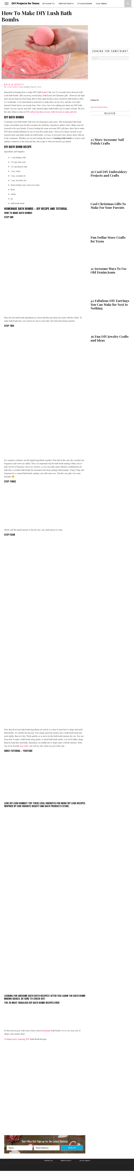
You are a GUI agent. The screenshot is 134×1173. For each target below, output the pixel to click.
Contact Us (95, 100)
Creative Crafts (66, 4)
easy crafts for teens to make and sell (61, 111)
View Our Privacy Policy (99, 107)
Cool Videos (101, 4)
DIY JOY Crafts (85, 1160)
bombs (44, 92)
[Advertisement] (44, 1109)
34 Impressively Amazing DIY (17, 1039)
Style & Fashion (84, 4)
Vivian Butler (12, 87)
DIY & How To (49, 4)
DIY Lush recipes (76, 803)
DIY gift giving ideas (35, 111)
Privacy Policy (66, 1160)
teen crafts (24, 745)
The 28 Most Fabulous (16, 1002)
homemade (46, 1030)
